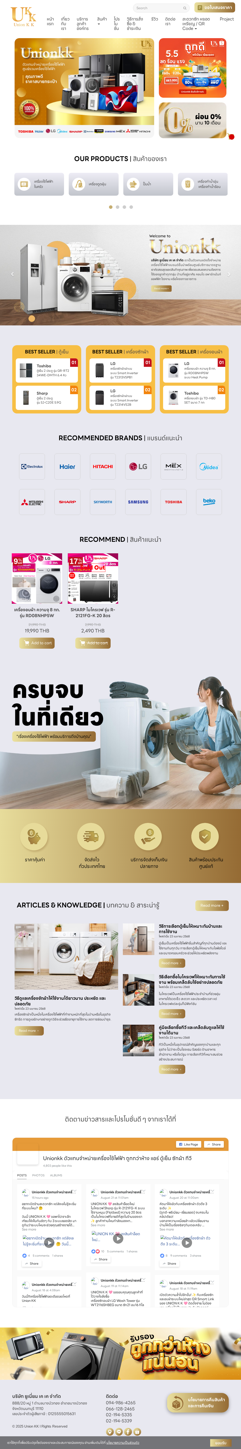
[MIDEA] (209, 466)
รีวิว (154, 19)
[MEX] (173, 466)
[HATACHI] (103, 466)
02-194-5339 (119, 1420)
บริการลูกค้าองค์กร (83, 24)
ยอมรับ (220, 1443)
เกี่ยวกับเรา (65, 24)
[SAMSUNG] (138, 501)
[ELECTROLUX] (32, 466)
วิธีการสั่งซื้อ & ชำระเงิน (135, 24)
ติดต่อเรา (170, 21)
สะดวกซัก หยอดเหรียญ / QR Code (196, 24)
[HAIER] (67, 466)
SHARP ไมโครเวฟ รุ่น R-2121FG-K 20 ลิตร (93, 612)
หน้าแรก (50, 21)
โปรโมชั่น (117, 24)
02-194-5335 (119, 1414)
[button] (25, 88)
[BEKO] (209, 501)
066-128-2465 (120, 1408)
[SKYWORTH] (103, 501)
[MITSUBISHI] (32, 501)
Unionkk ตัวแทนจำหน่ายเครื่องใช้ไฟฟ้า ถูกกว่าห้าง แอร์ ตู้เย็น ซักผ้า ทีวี (117, 1158)
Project (227, 19)
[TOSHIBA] (173, 501)
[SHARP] (67, 501)
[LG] (138, 466)
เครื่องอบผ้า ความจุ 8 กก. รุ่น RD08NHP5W (37, 612)
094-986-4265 (121, 1402)
